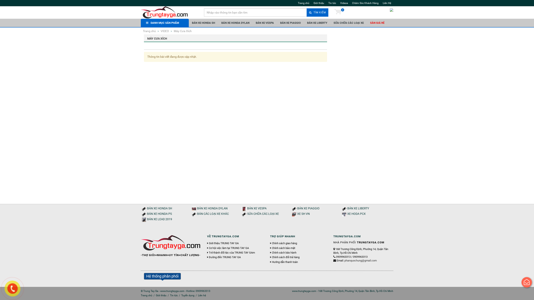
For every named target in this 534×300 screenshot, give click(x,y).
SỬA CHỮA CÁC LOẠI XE (349, 22)
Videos (344, 3)
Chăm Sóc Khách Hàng (365, 3)
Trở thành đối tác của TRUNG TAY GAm (232, 252)
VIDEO (164, 31)
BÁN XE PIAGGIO (290, 22)
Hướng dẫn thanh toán (285, 262)
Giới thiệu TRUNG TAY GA (224, 243)
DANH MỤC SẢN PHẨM (165, 22)
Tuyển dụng (187, 295)
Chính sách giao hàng (284, 243)
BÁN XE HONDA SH (203, 22)
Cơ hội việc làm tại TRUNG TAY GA (229, 248)
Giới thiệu (319, 3)
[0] (338, 12)
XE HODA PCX (356, 213)
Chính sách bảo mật (283, 248)
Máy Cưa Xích (182, 31)
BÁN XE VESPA (265, 22)
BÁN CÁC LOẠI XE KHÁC (213, 213)
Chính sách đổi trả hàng (286, 257)
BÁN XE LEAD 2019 (159, 219)
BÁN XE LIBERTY (317, 22)
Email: (357, 260)
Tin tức (332, 3)
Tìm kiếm (319, 12)
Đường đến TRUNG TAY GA (225, 257)
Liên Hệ (387, 3)
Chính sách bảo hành (284, 252)
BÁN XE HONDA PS (159, 213)
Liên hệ (202, 295)
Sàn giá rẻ (377, 22)
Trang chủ (303, 3)
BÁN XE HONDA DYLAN (235, 22)
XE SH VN (303, 213)
